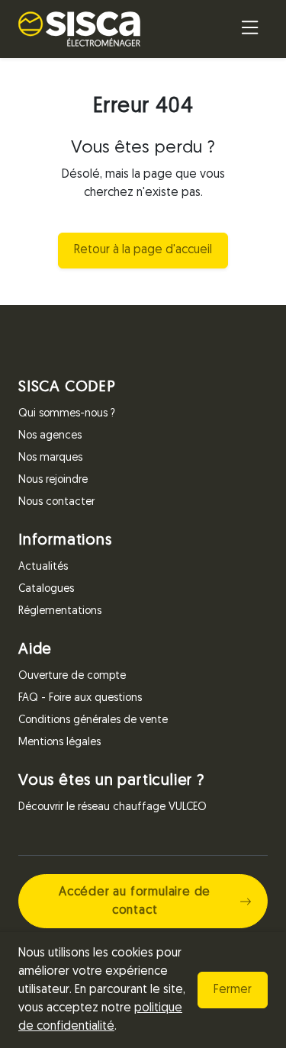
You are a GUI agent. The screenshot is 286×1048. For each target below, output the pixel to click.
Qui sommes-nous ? (66, 414)
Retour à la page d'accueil (143, 250)
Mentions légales (59, 742)
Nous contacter (56, 502)
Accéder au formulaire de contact (134, 901)
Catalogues (46, 589)
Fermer (233, 990)
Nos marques (50, 458)
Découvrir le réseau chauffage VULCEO (112, 807)
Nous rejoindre (53, 480)
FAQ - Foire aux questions (80, 698)
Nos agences (50, 436)
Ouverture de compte (72, 676)
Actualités (43, 567)
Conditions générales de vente (93, 720)
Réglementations (59, 611)
